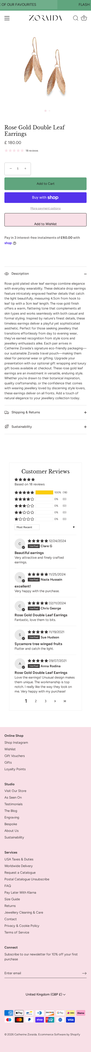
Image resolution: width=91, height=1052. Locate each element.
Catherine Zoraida (25, 1034)
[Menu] (7, 18)
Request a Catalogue (20, 873)
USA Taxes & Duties (18, 859)
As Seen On (13, 797)
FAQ (7, 886)
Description (20, 274)
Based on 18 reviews (30, 484)
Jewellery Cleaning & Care (23, 912)
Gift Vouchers (14, 756)
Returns (10, 906)
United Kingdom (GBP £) (44, 994)
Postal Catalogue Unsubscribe (26, 879)
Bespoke (10, 824)
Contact (10, 919)
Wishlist (10, 749)
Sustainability (21, 427)
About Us (11, 831)
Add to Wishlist (45, 224)
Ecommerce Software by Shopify (59, 1034)
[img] (38, 541)
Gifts (8, 762)
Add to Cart (46, 184)
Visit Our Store (15, 791)
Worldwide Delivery (18, 866)
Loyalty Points (15, 769)
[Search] (75, 19)
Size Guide (12, 899)
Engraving (11, 817)
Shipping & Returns (25, 412)
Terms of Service (16, 932)
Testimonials (13, 804)
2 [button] (36, 701)
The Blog (10, 811)
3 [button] (45, 701)
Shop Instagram (16, 743)
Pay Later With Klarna (20, 892)
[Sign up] (84, 973)
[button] (24, 492)
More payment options (45, 208)
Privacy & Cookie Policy (21, 926)
